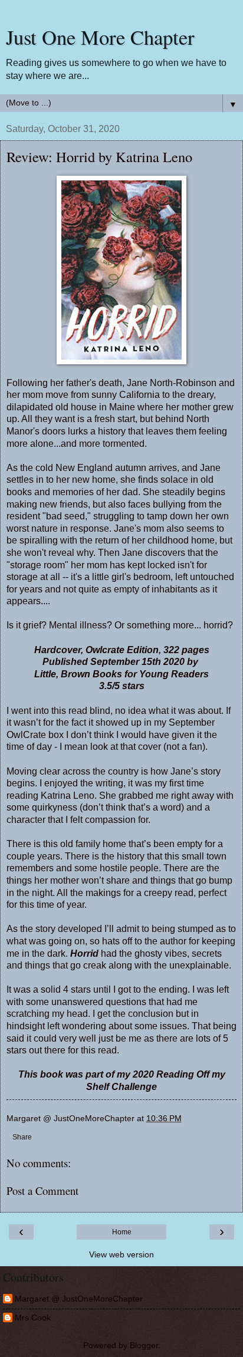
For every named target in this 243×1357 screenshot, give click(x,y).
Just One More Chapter (100, 37)
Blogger (144, 1345)
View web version (121, 1254)
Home (122, 1232)
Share (22, 1137)
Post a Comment (42, 1190)
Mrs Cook (33, 1317)
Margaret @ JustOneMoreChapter (79, 1298)
